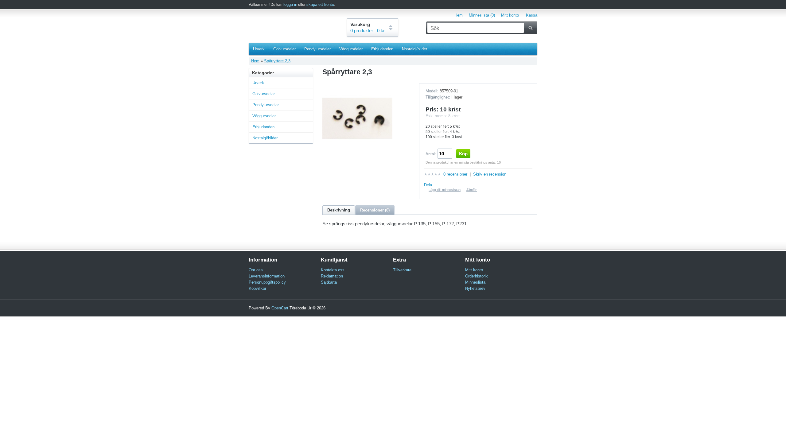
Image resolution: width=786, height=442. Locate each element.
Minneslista (475, 282)
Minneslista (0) (482, 15)
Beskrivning (338, 210)
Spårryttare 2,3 (277, 61)
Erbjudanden (382, 49)
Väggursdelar (351, 49)
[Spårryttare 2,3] (357, 151)
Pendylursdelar (317, 49)
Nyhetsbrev (475, 288)
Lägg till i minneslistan (445, 190)
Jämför (471, 190)
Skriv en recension (489, 174)
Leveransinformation (267, 276)
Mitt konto (510, 15)
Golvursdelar (284, 49)
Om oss (256, 270)
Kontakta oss (332, 270)
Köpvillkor (257, 288)
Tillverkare (402, 270)
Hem (458, 15)
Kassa (531, 15)
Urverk (259, 49)
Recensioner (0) (375, 210)
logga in (290, 4)
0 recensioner (455, 174)
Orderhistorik (476, 276)
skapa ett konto (320, 4)
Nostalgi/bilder (414, 49)
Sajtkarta (329, 282)
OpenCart (279, 308)
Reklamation (332, 276)
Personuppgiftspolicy (267, 282)
